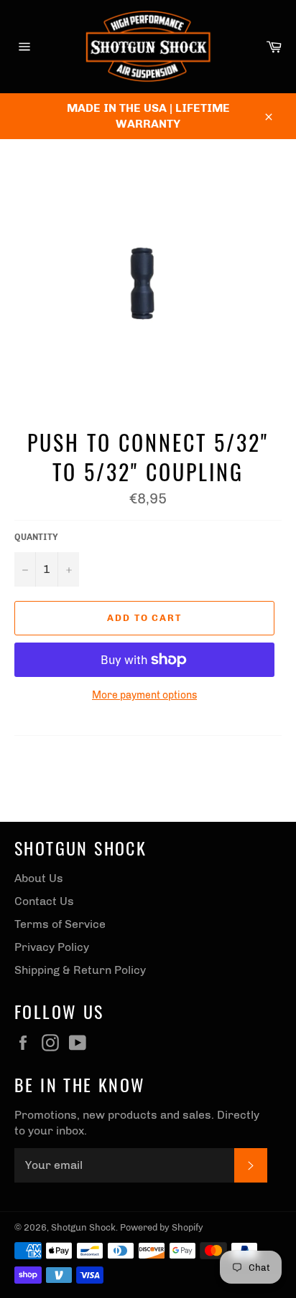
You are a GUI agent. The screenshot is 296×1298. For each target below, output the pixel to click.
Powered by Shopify (161, 1227)
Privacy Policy (51, 947)
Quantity (36, 537)
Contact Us (44, 901)
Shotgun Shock (83, 1227)
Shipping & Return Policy (80, 970)
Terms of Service (60, 924)
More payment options (144, 695)
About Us (38, 878)
